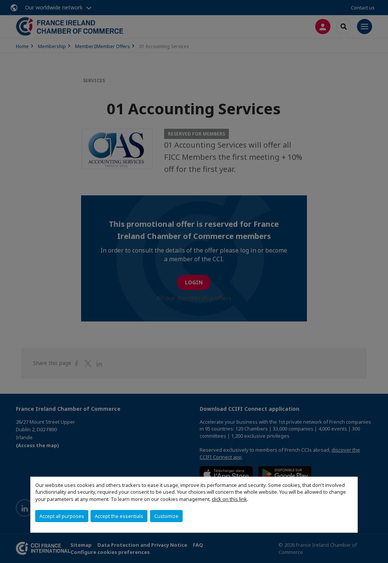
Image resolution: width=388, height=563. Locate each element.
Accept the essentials (119, 516)
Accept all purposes (61, 516)
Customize (166, 516)
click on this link (229, 499)
